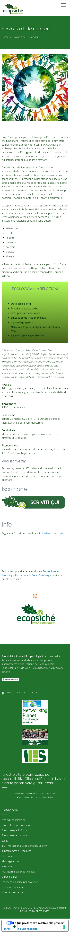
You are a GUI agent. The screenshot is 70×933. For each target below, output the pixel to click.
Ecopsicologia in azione (14, 835)
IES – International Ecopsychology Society (24, 845)
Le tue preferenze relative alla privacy (38, 923)
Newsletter (7, 866)
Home (5, 37)
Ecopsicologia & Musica (15, 830)
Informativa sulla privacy (29, 797)
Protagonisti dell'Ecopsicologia (18, 871)
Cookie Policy (47, 797)
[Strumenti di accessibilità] (14, 927)
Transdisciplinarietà (12, 887)
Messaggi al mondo (12, 861)
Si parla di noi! (9, 876)
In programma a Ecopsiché (16, 850)
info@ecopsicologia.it (53, 533)
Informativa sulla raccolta (21, 928)
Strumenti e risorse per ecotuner (20, 882)
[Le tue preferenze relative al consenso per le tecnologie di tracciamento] (64, 927)
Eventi (5, 840)
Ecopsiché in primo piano (16, 825)
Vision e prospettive (12, 892)
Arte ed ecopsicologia (13, 820)
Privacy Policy (11, 679)
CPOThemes (42, 911)
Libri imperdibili (10, 856)
